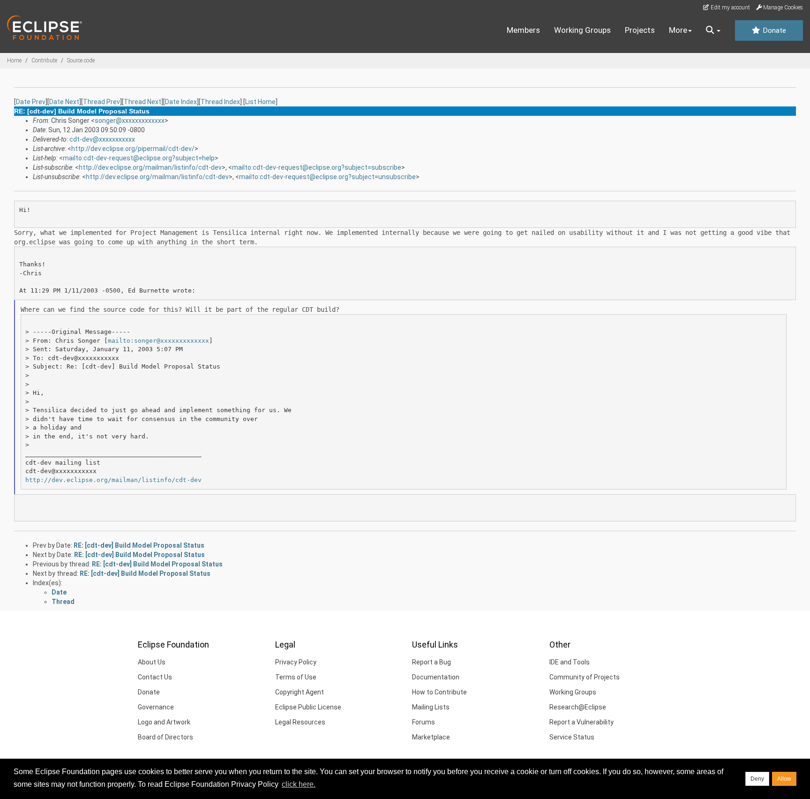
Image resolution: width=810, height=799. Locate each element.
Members (523, 30)
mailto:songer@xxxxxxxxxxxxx (158, 340)
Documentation (435, 677)
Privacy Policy (295, 662)
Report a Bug (431, 662)
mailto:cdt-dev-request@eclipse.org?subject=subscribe (316, 167)
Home (14, 60)
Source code (81, 60)
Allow (784, 779)
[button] (713, 30)
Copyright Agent (299, 692)
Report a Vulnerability (581, 722)
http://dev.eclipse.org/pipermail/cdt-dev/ (133, 148)
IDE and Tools (569, 662)
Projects (640, 30)
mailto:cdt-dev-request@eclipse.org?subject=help (139, 158)
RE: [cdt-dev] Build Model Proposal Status (139, 545)
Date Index (181, 102)
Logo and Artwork (164, 722)
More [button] (678, 30)
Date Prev (30, 102)
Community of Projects (584, 677)
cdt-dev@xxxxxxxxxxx (102, 139)
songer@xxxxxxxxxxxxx (130, 120)
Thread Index (220, 102)
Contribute (44, 60)
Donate (773, 30)
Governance (156, 707)
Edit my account (729, 7)
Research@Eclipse (577, 707)
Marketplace (431, 737)
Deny (757, 779)
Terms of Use (295, 677)
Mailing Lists (431, 707)
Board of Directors (165, 737)
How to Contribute (439, 692)
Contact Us (155, 677)
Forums (423, 722)
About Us (151, 662)
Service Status (571, 737)
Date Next (64, 102)
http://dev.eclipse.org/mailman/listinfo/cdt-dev (150, 167)
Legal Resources (300, 722)
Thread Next (142, 102)
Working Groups (582, 30)
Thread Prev (101, 102)
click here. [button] (298, 784)
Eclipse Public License (308, 707)
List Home (260, 102)
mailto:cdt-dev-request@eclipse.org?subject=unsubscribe (327, 177)
